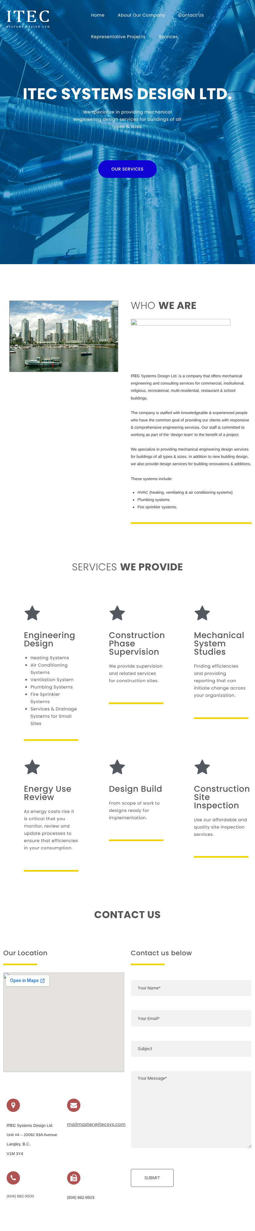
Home (98, 15)
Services (168, 37)
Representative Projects (118, 37)
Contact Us (191, 15)
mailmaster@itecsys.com (96, 1124)
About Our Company (141, 15)
